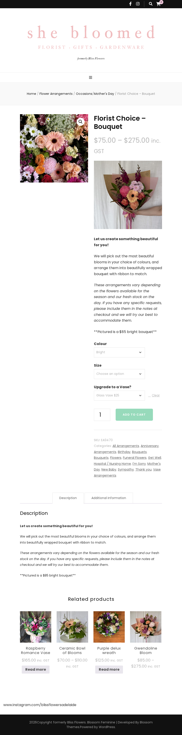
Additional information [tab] (108, 498)
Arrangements (105, 452)
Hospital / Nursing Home (112, 463)
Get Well (154, 457)
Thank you (143, 469)
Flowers (115, 457)
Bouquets (139, 452)
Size (97, 365)
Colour (100, 343)
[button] (81, 122)
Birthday (124, 452)
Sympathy (126, 469)
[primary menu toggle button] (91, 78)
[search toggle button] (150, 4)
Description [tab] (68, 498)
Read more (35, 669)
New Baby (108, 469)
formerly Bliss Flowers (91, 58)
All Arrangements (126, 446)
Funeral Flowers (134, 457)
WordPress (107, 727)
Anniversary (150, 446)
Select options (72, 628)
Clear (156, 395)
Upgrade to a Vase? (112, 387)
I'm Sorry (139, 463)
